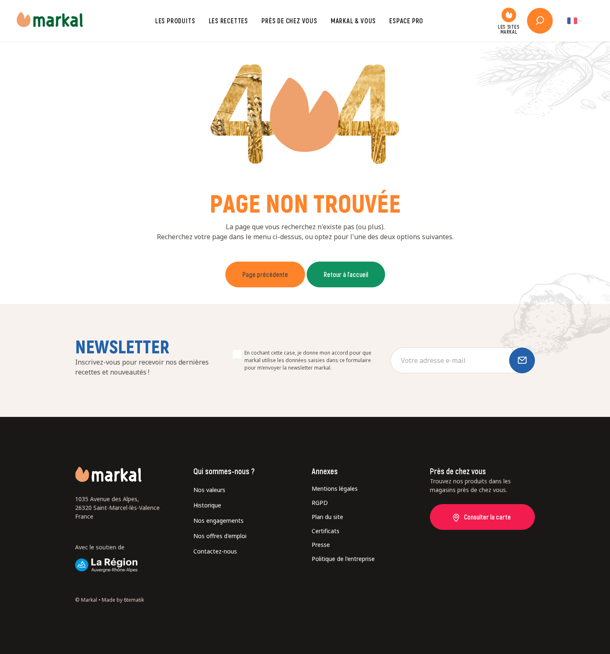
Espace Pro (406, 20)
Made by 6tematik (123, 599)
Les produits (175, 20)
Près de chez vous (289, 20)
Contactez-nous (215, 551)
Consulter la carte (487, 517)
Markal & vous (353, 20)
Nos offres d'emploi (219, 536)
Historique (207, 505)
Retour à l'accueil (346, 274)
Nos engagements (218, 520)
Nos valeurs (209, 490)
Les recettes (229, 20)
